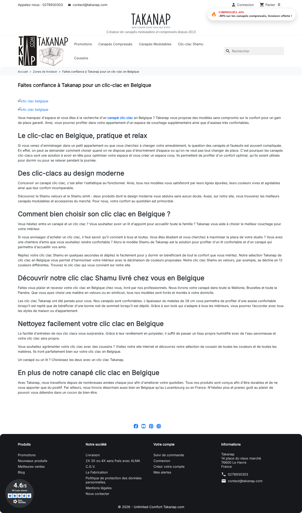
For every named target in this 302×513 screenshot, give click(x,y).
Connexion (161, 461)
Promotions (83, 44)
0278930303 (238, 474)
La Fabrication (97, 472)
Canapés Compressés (115, 44)
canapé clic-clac (120, 118)
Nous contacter (97, 494)
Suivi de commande (168, 455)
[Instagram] (159, 426)
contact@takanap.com (90, 5)
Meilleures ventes (31, 466)
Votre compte (163, 444)
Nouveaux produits (32, 461)
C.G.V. (90, 466)
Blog (21, 472)
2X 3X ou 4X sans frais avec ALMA (113, 461)
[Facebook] (136, 426)
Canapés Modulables (155, 44)
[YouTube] (143, 426)
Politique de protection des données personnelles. (114, 480)
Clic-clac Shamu (190, 44)
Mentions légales (99, 488)
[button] (242, 4)
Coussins (81, 58)
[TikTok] (166, 426)
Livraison (93, 455)
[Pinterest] (151, 426)
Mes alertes (162, 472)
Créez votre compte (168, 466)
